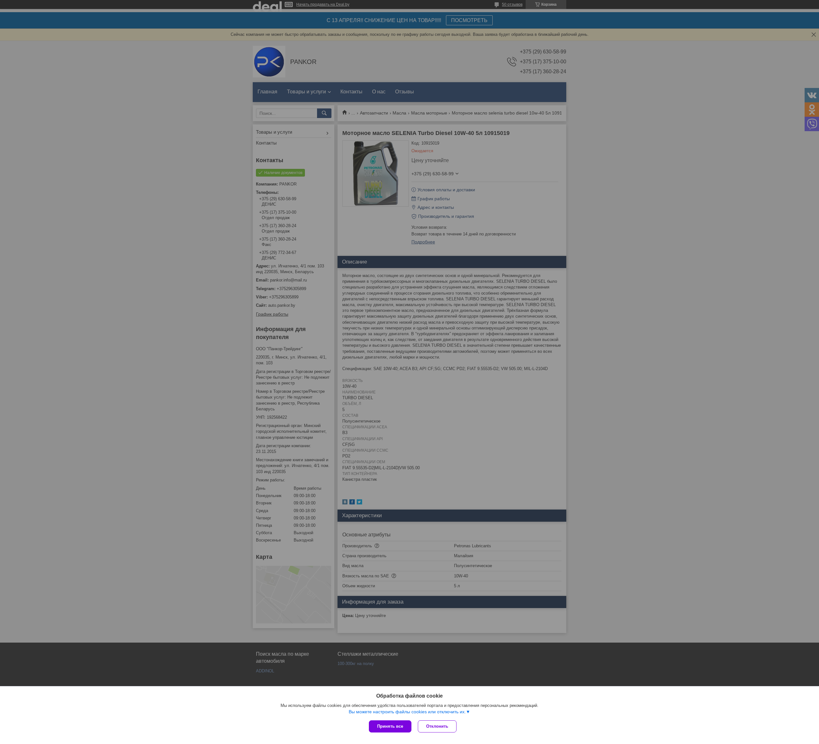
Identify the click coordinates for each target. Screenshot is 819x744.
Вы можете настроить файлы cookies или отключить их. (407, 711)
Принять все (390, 726)
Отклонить (437, 726)
